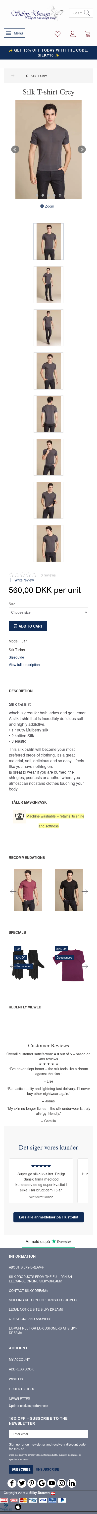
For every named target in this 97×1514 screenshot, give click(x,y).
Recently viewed (25, 1006)
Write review (23, 579)
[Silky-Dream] (36, 12)
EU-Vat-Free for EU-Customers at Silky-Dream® (43, 1330)
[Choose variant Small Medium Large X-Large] (17, 900)
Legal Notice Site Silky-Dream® (36, 1309)
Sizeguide (16, 657)
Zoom (49, 206)
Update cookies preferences (28, 1405)
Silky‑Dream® (39, 1492)
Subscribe (21, 1469)
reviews (48, 575)
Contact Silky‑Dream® (28, 1290)
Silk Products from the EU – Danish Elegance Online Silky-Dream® (40, 1278)
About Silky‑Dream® (26, 1267)
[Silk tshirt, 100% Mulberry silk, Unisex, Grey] (48, 149)
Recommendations (27, 857)
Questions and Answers (30, 1319)
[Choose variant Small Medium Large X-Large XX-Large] (58, 900)
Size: (12, 603)
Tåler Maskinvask (29, 802)
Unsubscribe (47, 1469)
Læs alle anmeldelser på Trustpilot (48, 1217)
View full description (24, 664)
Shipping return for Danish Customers (43, 1300)
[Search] (87, 12)
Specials (17, 932)
